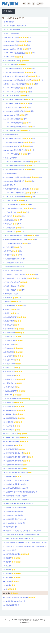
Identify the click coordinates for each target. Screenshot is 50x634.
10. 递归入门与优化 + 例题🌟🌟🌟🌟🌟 (16, 60)
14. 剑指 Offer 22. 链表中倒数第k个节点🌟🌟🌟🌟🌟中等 (21, 76)
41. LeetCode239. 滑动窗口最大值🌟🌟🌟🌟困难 (19, 181)
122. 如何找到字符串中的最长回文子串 (15, 496)
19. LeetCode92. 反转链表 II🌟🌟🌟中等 (16, 95)
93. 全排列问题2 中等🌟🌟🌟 (12, 383)
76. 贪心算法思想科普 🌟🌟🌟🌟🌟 (14, 317)
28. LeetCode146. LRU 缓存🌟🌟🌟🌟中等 (17, 130)
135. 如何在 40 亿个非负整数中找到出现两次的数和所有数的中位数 (24, 546)
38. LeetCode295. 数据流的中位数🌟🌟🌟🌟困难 (19, 169)
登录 (41, 3)
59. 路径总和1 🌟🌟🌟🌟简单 (12, 251)
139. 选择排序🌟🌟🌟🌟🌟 (12, 562)
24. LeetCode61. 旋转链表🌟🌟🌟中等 (15, 115)
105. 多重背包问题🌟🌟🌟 (11, 430)
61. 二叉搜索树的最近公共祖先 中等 (14, 259)
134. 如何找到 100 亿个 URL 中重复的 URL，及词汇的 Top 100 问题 (25, 542)
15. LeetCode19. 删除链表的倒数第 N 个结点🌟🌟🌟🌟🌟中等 (23, 80)
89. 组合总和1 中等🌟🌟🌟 (11, 367)
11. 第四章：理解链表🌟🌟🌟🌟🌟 (14, 64)
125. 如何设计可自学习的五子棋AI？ (14, 507)
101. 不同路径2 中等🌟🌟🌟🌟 (13, 414)
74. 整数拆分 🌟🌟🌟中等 (11, 309)
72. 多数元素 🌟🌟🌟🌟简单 (12, 301)
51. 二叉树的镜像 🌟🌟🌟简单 (12, 220)
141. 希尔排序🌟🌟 (9, 569)
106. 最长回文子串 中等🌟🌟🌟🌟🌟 (15, 433)
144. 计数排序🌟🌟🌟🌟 (11, 581)
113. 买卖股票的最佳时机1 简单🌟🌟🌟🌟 (16, 461)
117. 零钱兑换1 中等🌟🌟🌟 (12, 476)
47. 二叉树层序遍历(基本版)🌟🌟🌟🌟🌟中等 (17, 204)
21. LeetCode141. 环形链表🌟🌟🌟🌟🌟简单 (17, 103)
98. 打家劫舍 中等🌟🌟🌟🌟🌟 (13, 402)
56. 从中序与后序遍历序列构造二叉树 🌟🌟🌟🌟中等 (20, 239)
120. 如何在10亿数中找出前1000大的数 (15, 488)
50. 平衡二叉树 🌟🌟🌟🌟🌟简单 (14, 216)
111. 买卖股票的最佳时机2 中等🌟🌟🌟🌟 (16, 453)
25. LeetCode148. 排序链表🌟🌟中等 (15, 119)
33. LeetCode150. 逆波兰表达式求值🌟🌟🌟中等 (18, 150)
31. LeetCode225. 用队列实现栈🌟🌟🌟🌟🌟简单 (19, 142)
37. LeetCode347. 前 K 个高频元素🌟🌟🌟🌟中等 (19, 165)
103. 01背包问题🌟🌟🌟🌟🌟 (12, 422)
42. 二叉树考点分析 (9, 185)
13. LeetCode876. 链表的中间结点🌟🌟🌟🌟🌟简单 (20, 72)
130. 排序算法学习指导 (10, 527)
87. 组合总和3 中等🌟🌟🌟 (11, 360)
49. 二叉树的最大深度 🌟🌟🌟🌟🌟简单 (16, 212)
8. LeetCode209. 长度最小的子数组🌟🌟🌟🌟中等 (19, 53)
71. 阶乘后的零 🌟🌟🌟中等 (12, 297)
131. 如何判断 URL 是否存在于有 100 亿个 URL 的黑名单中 (22, 531)
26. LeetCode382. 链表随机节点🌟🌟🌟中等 (17, 123)
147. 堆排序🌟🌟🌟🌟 (10, 593)
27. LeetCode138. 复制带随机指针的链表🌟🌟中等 (19, 126)
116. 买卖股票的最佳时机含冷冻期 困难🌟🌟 (17, 472)
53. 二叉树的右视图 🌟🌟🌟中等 (13, 227)
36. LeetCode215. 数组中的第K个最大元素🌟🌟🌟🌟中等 (21, 161)
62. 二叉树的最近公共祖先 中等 (13, 262)
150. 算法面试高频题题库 (11, 605)
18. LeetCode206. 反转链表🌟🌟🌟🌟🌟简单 (17, 92)
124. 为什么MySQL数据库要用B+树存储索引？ (18, 503)
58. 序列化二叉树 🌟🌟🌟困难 (12, 247)
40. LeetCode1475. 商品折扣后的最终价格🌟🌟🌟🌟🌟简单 (22, 177)
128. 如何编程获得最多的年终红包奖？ (15, 519)
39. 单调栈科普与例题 (10, 173)
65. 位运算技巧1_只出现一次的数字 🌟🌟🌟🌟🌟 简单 (20, 274)
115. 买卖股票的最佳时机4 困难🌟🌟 (15, 468)
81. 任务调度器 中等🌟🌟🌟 (12, 336)
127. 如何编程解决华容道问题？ (13, 515)
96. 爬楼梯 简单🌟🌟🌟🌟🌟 (12, 395)
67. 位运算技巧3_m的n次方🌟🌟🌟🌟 (15, 282)
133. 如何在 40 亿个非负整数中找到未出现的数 (18, 538)
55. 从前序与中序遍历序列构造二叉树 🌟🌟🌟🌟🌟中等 (21, 235)
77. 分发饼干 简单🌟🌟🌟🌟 (12, 321)
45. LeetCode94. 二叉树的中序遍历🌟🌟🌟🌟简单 (19, 196)
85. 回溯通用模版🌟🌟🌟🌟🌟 (13, 352)
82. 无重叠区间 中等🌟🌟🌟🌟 (13, 340)
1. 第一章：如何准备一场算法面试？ (14, 25)
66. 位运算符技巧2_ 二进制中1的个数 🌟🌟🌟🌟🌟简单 (21, 278)
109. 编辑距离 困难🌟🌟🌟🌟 (12, 445)
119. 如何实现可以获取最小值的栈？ (14, 484)
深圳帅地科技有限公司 (25, 620)
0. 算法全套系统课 (8, 22)
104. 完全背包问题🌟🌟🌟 (11, 426)
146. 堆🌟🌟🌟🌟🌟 (9, 589)
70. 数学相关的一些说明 (10, 294)
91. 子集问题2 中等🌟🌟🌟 (11, 375)
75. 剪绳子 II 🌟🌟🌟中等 (11, 313)
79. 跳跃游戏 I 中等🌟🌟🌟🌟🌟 (13, 329)
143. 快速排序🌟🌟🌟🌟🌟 (12, 577)
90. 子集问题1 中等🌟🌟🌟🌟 (12, 371)
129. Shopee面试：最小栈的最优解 (14, 523)
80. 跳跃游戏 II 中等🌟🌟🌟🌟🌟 (13, 332)
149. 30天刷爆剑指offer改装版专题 (14, 601)
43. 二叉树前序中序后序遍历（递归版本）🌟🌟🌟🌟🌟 (21, 189)
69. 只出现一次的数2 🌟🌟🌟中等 (14, 290)
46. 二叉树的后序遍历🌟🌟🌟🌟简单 (15, 200)
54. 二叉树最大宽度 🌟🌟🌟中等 (13, 231)
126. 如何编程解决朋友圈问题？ (13, 511)
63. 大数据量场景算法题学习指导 (13, 266)
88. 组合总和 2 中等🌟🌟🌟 (12, 363)
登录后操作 (8, 11)
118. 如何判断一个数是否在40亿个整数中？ (17, 480)
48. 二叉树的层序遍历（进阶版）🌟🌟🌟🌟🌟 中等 (19, 208)
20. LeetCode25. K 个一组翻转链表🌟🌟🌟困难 (18, 99)
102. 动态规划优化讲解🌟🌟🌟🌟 (14, 418)
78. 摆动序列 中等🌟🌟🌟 (11, 325)
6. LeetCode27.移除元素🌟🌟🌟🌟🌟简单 (16, 45)
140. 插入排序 (7, 565)
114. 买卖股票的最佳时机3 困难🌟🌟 (15, 464)
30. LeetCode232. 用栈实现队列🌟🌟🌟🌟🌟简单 (19, 138)
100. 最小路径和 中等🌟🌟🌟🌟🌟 (14, 410)
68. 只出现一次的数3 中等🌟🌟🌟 (14, 286)
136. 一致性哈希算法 (9, 550)
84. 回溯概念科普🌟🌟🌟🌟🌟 (13, 348)
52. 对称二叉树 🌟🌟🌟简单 (12, 224)
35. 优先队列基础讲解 (10, 158)
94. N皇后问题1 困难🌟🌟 (11, 387)
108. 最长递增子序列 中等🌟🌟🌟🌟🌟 (15, 441)
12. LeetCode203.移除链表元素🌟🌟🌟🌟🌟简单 (19, 68)
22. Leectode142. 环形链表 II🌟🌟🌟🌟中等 (17, 107)
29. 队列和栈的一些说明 (10, 134)
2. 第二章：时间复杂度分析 (11, 29)
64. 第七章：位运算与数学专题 (12, 270)
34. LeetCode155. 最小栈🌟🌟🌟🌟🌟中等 (17, 154)
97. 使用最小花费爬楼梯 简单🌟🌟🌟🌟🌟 (16, 398)
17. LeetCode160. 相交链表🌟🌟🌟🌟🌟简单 (17, 88)
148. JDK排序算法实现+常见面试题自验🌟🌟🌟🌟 (19, 597)
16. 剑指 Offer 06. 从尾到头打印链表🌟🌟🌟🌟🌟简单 (20, 84)
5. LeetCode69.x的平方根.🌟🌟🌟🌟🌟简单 (17, 41)
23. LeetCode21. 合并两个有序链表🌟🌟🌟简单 (18, 111)
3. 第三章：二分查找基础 (11, 33)
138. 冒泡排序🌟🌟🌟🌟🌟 (12, 558)
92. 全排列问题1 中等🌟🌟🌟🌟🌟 (14, 379)
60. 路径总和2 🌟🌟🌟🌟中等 (12, 255)
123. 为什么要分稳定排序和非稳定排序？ (16, 499)
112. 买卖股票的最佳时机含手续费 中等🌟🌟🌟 (18, 457)
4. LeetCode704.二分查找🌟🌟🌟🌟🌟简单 (17, 37)
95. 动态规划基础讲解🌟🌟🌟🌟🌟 (14, 391)
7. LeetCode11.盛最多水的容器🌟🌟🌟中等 (17, 49)
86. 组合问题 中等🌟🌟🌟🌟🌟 (13, 356)
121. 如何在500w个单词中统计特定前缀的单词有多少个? (21, 492)
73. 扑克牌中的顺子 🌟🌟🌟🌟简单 (14, 305)
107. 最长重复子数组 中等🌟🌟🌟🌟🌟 (15, 437)
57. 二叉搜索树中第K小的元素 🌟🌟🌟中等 (17, 243)
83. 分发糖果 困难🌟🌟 (10, 344)
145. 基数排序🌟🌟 (9, 585)
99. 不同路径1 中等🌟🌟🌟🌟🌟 (13, 406)
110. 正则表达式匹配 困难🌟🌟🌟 (14, 449)
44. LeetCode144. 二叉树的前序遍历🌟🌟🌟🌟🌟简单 (20, 193)
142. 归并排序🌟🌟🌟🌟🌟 (12, 573)
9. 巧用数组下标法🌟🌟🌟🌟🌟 (13, 57)
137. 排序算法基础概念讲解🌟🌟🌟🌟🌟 (16, 554)
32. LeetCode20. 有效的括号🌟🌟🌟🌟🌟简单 (18, 146)
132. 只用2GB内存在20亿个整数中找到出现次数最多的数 (21, 534)
